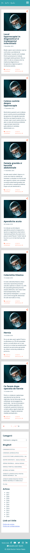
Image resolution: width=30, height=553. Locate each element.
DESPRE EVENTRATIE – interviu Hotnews (14, 460)
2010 (7, 516)
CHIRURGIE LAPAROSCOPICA (11, 453)
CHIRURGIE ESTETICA (9, 449)
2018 (7, 501)
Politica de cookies (8, 524)
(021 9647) (19, 546)
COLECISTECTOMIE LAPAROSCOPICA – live (14, 456)
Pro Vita (5, 484)
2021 (7, 495)
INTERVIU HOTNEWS (8, 470)
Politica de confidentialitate (11, 526)
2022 (7, 493)
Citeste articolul (18, 70)
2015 (7, 506)
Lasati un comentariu (7, 70)
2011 (7, 514)
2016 (7, 505)
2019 (7, 499)
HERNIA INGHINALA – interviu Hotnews (13, 463)
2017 (7, 503)
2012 (7, 512)
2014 (7, 508)
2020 (7, 497)
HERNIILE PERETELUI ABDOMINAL (12, 467)
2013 (7, 510)
